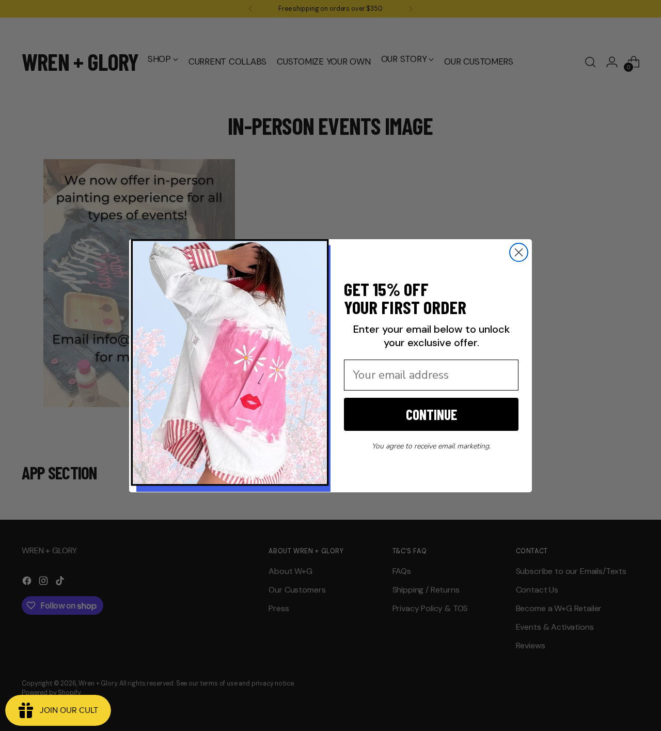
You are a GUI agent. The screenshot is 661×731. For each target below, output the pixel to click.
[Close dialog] (519, 252)
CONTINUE (431, 414)
